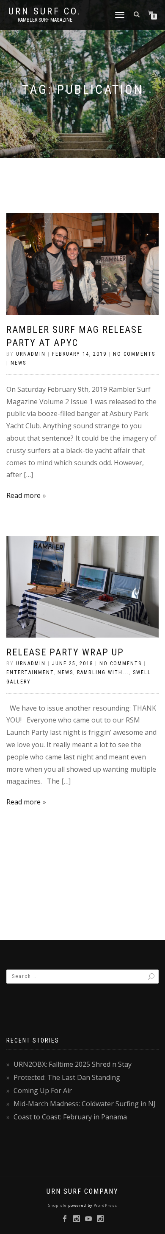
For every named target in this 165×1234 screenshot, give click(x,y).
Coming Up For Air (43, 1090)
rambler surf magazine (45, 20)
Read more (23, 495)
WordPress (105, 1205)
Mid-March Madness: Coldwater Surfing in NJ (85, 1103)
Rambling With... (103, 672)
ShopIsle (58, 1205)
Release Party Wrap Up (65, 652)
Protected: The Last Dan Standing (67, 1077)
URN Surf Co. (45, 11)
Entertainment (30, 672)
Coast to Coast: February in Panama (70, 1117)
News (18, 363)
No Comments (134, 354)
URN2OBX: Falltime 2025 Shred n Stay (73, 1064)
